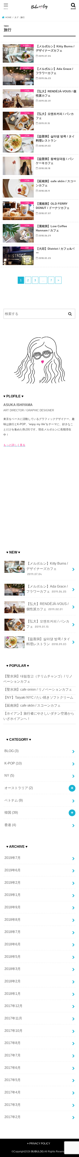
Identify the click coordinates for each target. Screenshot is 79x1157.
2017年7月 (12, 1055)
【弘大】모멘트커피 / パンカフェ (47, 623)
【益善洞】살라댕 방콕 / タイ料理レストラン (48, 641)
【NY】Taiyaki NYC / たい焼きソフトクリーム (38, 697)
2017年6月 (12, 1067)
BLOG (11, 751)
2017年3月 (12, 1105)
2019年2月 (12, 882)
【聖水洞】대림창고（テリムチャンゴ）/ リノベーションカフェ (37, 678)
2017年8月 (12, 1043)
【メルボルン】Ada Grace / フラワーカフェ (47, 588)
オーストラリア (18, 788)
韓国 (11, 812)
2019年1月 (12, 895)
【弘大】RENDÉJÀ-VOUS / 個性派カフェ (47, 606)
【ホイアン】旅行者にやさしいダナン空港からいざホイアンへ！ (38, 715)
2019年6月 (12, 870)
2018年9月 (12, 907)
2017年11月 (13, 1018)
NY (9, 775)
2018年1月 (12, 993)
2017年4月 (12, 1092)
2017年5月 (12, 1080)
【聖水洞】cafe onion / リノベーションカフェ (37, 689)
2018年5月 (12, 956)
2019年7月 (12, 858)
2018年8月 (12, 919)
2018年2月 (12, 981)
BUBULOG (37, 1151)
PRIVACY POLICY (39, 1143)
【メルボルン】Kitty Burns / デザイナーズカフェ (47, 568)
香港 (10, 825)
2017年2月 (12, 1117)
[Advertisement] (39, 497)
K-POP (13, 763)
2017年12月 (13, 1006)
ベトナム (13, 800)
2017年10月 (13, 1030)
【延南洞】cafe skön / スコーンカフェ (32, 705)
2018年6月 (12, 944)
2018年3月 (12, 969)
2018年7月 (12, 932)
